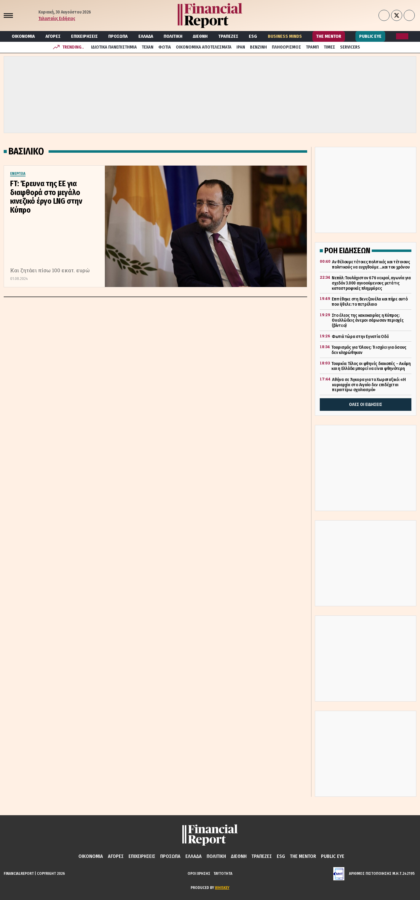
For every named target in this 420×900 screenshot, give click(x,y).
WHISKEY (222, 887)
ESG (253, 36)
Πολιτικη (173, 36)
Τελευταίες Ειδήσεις (56, 18)
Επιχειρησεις (84, 36)
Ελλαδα (145, 36)
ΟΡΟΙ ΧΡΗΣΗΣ (199, 873)
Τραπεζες (228, 36)
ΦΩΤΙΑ (164, 47)
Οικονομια (23, 36)
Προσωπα (118, 36)
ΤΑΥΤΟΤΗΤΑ (222, 873)
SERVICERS (350, 47)
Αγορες (53, 36)
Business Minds (285, 36)
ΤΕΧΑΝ (147, 47)
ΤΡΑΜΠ (312, 47)
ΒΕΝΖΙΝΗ (258, 47)
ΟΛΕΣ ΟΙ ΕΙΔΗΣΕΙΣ (365, 404)
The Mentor (328, 36)
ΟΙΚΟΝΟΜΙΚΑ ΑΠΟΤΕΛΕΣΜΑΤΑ (204, 47)
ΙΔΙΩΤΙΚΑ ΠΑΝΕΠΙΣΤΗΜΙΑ (114, 47)
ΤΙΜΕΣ (329, 47)
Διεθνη (200, 36)
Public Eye (370, 36)
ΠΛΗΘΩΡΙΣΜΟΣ (286, 47)
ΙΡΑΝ (240, 47)
